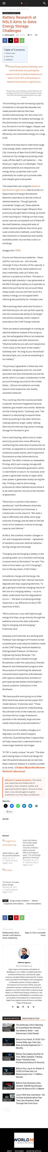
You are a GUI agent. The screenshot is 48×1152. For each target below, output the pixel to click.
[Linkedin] (19, 1007)
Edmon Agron (9, 35)
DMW (18, 250)
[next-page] (7, 1109)
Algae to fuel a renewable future (35, 934)
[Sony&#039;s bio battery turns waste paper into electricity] (33, 852)
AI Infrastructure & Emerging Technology (8, 1029)
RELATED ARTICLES (11, 1018)
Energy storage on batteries (19, 901)
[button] (4, 3)
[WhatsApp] (21, 40)
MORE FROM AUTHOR (30, 1018)
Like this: (10, 56)
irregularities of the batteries (13, 904)
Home (4, 9)
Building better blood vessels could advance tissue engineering (11, 935)
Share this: (10, 53)
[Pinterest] (16, 40)
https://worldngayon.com (24, 966)
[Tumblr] (29, 1007)
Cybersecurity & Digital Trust (19, 9)
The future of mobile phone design (10, 883)
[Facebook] (4, 40)
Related (9, 59)
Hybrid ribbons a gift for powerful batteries (11, 854)
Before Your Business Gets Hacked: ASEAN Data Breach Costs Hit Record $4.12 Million (30, 1086)
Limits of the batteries (33, 904)
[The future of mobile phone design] (11, 873)
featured (35, 901)
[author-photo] (24, 959)
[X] (10, 40)
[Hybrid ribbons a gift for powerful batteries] (11, 844)
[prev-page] (4, 1109)
